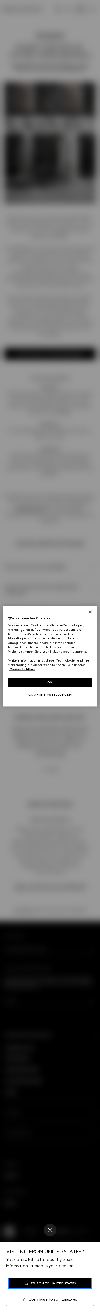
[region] (50, 656)
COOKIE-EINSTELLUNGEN (50, 694)
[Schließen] (90, 611)
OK (50, 682)
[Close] (50, 1230)
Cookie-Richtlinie (22, 669)
